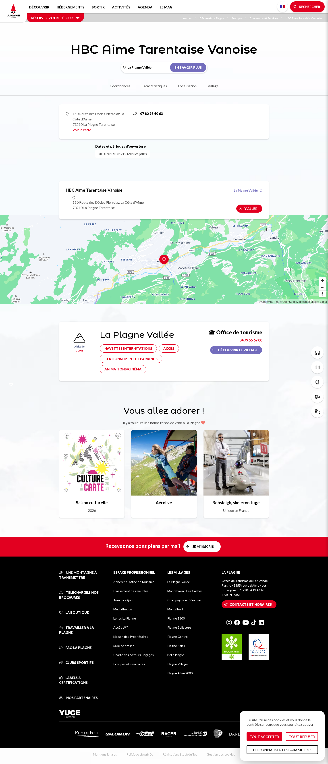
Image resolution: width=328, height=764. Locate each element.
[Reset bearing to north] (322, 294)
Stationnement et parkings (131, 359)
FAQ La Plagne (78, 648)
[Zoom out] (322, 287)
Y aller (250, 209)
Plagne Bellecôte (179, 627)
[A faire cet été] (317, 352)
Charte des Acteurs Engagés (133, 655)
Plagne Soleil (176, 646)
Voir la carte (82, 130)
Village (213, 86)
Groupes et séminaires (129, 664)
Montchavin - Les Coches (185, 591)
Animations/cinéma (122, 369)
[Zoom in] (322, 280)
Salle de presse (123, 646)
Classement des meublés (130, 591)
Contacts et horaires (251, 604)
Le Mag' (166, 7)
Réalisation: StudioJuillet (180, 754)
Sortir (98, 7)
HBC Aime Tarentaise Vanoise (303, 18)
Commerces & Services (263, 18)
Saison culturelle (92, 502)
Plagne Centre (177, 636)
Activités (121, 7)
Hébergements (70, 7)
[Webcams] (317, 382)
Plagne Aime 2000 (180, 673)
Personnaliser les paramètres (282, 750)
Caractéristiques (154, 86)
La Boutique (77, 612)
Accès (168, 348)
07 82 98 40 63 (151, 114)
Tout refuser (302, 736)
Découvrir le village (238, 350)
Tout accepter (264, 736)
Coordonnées (120, 86)
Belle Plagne (176, 655)
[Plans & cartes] (317, 367)
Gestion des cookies (221, 754)
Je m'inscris (203, 547)
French (282, 6)
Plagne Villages (178, 664)
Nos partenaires (82, 698)
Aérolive (164, 502)
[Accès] (317, 411)
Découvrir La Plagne (211, 18)
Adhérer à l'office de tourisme (133, 582)
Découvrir (39, 7)
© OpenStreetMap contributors (298, 301)
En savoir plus (188, 67)
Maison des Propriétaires (130, 636)
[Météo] (317, 396)
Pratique (236, 18)
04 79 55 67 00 (250, 340)
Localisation (187, 86)
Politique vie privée (140, 754)
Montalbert (175, 609)
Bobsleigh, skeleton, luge (236, 502)
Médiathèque (122, 609)
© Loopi (322, 301)
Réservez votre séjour (52, 18)
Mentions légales (105, 754)
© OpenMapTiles (269, 301)
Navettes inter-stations (128, 348)
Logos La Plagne (124, 618)
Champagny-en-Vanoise (184, 600)
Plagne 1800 (176, 618)
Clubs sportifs (79, 662)
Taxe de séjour (123, 600)
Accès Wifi (120, 627)
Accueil (187, 18)
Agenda (145, 7)
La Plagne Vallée (246, 190)
